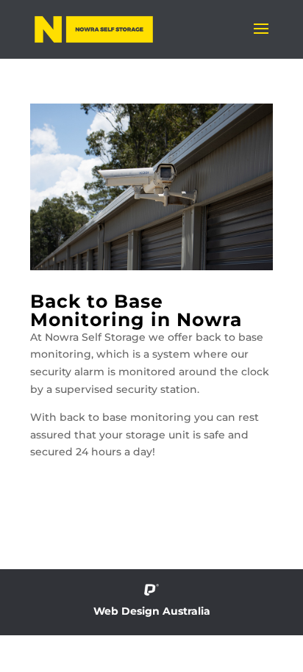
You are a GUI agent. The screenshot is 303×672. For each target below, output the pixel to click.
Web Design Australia (151, 611)
